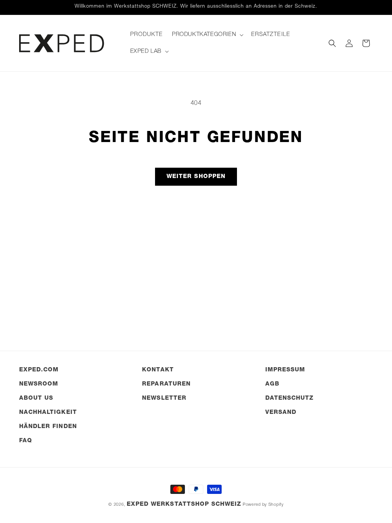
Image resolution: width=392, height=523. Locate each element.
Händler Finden (48, 427)
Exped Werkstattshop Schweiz (184, 504)
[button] (207, 34)
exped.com (39, 370)
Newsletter (164, 398)
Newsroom (38, 384)
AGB (272, 384)
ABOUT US (36, 398)
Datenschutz (289, 398)
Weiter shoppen (196, 177)
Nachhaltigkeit (48, 412)
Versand (280, 412)
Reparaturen (166, 384)
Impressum (285, 370)
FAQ (25, 441)
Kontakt (157, 370)
